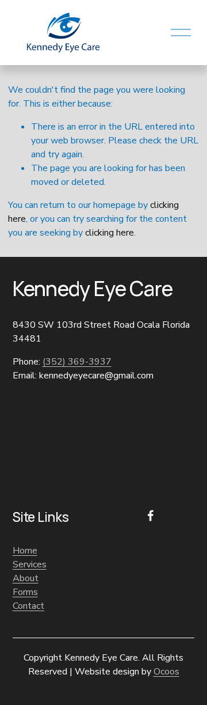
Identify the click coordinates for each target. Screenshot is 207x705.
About (26, 578)
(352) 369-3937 (77, 361)
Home (25, 550)
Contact (28, 606)
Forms (25, 592)
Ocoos (166, 671)
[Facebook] (150, 515)
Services (30, 564)
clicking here (109, 232)
